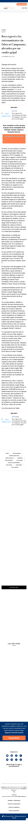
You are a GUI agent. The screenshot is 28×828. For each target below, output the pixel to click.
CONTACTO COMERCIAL (14, 807)
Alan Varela (19, 460)
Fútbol (7, 453)
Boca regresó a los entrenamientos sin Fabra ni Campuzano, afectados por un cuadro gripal (19, 116)
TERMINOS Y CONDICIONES (14, 800)
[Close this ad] (27, 819)
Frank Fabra (19, 465)
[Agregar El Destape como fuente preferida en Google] (14, 59)
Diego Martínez (9, 460)
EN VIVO (24, 8)
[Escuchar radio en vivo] (2, 8)
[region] (14, 24)
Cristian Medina (17, 453)
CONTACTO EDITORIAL (14, 810)
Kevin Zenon (9, 465)
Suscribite (14, 738)
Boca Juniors (15, 467)
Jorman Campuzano (14, 455)
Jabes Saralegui (9, 458)
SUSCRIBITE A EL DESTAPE (14, 136)
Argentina (20, 458)
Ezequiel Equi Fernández (14, 462)
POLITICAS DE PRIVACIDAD (14, 804)
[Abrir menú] (2, 4)
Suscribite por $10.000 (21, 4)
